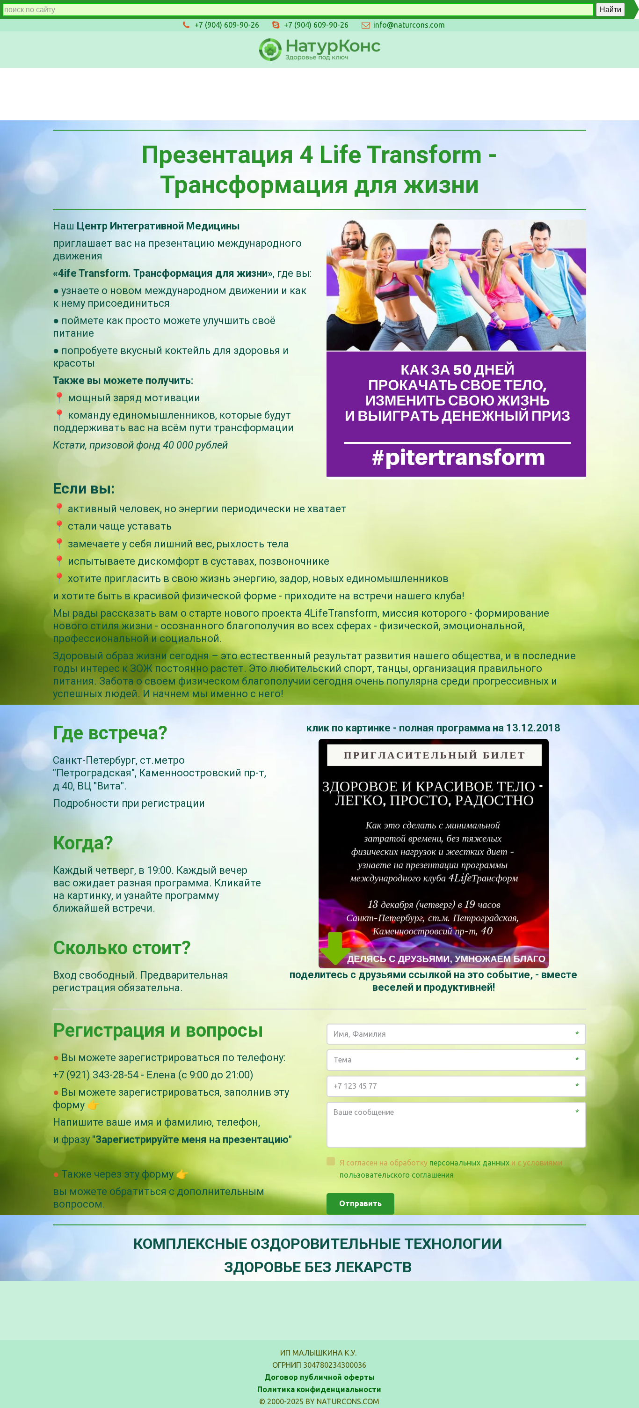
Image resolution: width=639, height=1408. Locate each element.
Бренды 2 (578, 93)
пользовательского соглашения (397, 1175)
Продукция (88, 93)
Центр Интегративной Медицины (323, 93)
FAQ (481, 93)
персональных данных (469, 1162)
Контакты (428, 93)
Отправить (360, 1203)
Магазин (151, 93)
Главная (26, 93)
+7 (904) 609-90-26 (316, 25)
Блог (524, 93)
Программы (215, 93)
